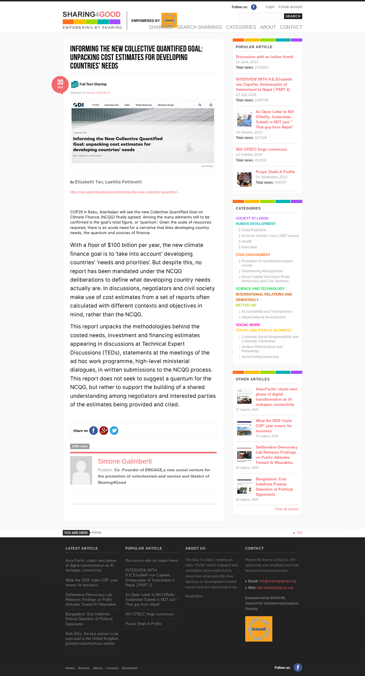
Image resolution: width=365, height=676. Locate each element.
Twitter (114, 430)
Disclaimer (130, 668)
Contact (291, 27)
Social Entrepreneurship (260, 357)
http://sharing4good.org (275, 588)
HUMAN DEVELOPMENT (256, 224)
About (268, 27)
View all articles (287, 509)
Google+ (104, 430)
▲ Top (297, 532)
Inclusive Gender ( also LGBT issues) (270, 236)
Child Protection (254, 230)
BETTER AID (246, 305)
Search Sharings (199, 27)
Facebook (254, 7)
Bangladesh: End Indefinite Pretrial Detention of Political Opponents (89, 619)
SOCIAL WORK (248, 325)
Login (270, 7)
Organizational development (263, 317)
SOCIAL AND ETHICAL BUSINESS (263, 330)
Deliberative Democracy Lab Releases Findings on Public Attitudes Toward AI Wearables (91, 600)
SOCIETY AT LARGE (252, 218)
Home (97, 532)
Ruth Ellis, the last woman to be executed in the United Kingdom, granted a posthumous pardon (92, 639)
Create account (290, 7)
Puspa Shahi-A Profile (275, 172)
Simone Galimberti (98, 92)
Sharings (161, 27)
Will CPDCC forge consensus (261, 149)
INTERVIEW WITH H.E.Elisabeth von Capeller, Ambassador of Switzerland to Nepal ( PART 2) (264, 84)
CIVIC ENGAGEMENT (253, 255)
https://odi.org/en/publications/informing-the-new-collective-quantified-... (125, 192)
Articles (84, 668)
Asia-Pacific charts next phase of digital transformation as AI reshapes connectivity (91, 565)
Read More (194, 596)
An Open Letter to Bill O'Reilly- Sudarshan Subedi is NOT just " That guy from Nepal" (151, 600)
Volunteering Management (262, 271)
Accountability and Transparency (267, 312)
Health (247, 241)
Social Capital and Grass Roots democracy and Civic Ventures (266, 279)
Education (249, 247)
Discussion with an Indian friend (264, 57)
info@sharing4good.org (277, 581)
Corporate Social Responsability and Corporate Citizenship (270, 339)
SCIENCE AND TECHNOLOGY (260, 289)
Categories (241, 27)
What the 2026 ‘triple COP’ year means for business (274, 426)
